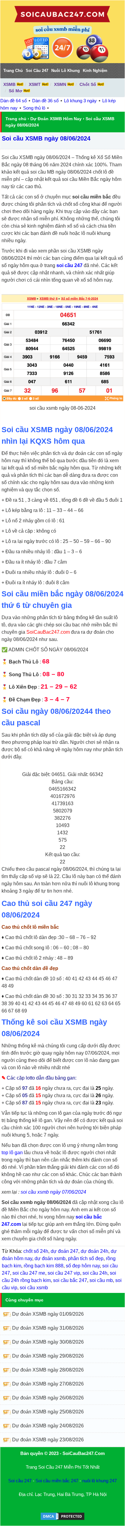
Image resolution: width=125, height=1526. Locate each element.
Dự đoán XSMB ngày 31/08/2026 (48, 1328)
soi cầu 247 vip (64, 1273)
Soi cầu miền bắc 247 (56, 1480)
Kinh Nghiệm (95, 70)
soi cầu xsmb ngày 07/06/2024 (53, 1192)
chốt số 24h (35, 1251)
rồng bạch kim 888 (43, 1265)
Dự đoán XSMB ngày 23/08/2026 (48, 1439)
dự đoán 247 (64, 1251)
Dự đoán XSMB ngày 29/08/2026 (48, 1355)
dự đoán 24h (94, 1251)
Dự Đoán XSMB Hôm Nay (56, 118)
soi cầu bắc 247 (70, 1280)
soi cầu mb (101, 1280)
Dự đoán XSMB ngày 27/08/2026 (48, 1383)
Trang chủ (15, 118)
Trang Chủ (13, 70)
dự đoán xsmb (50, 1258)
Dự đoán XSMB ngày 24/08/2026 (48, 1425)
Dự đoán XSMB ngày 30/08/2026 (48, 1342)
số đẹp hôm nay (83, 1265)
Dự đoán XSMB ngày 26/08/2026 (48, 1397)
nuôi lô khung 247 (99, 1480)
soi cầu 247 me (28, 1273)
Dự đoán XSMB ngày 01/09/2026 (48, 1314)
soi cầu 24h (95, 1273)
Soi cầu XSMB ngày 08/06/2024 (46, 138)
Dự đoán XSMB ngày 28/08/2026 (48, 1369)
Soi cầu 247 (20, 1480)
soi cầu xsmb (34, 1287)
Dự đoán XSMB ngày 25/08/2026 (48, 1411)
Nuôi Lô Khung (65, 70)
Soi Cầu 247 (37, 70)
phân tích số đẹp (85, 1258)
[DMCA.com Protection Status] (62, 1519)
